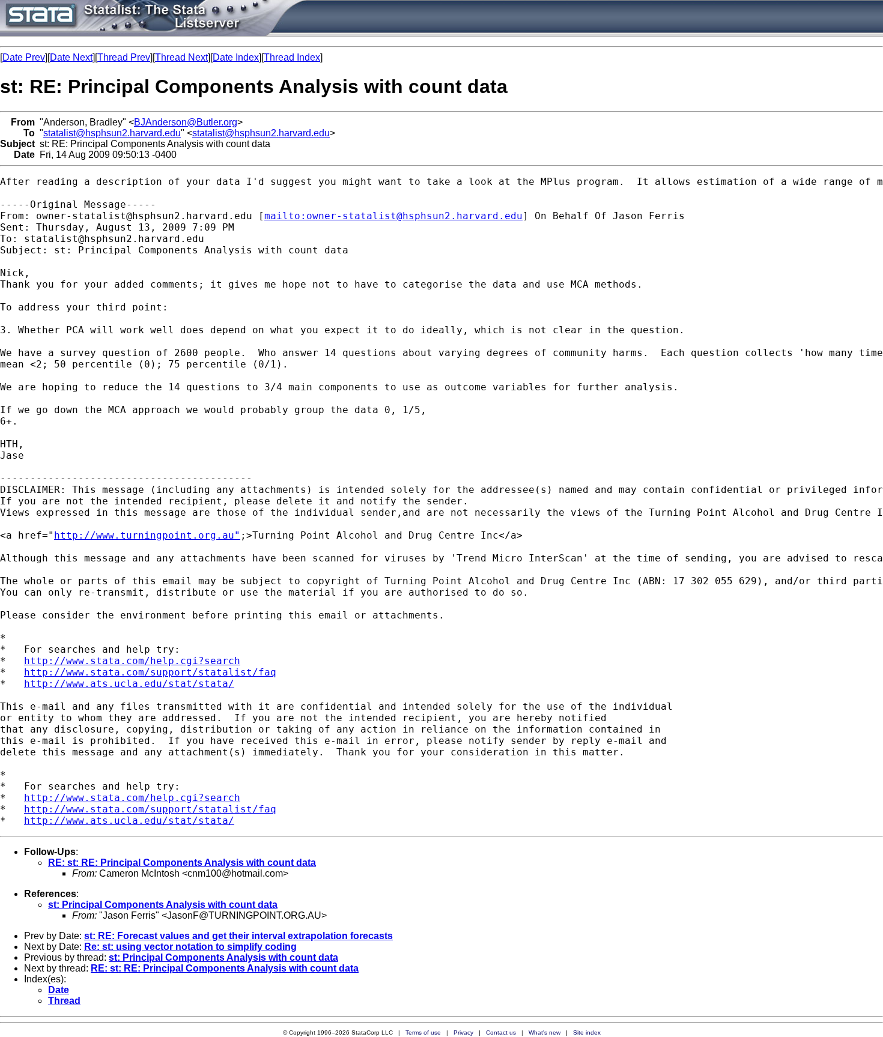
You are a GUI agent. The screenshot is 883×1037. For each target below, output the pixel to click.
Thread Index (292, 57)
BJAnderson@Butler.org (185, 122)
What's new (544, 1032)
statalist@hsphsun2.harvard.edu (112, 133)
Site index (587, 1032)
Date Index (236, 57)
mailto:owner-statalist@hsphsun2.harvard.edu (393, 216)
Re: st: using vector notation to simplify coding (190, 947)
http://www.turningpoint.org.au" (147, 535)
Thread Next (181, 57)
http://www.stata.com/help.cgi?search (132, 661)
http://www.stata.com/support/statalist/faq (150, 672)
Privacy (463, 1032)
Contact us (501, 1032)
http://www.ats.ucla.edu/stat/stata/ (129, 683)
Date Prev (23, 57)
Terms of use (423, 1032)
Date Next (71, 57)
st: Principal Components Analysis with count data (163, 904)
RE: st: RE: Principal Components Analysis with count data (182, 862)
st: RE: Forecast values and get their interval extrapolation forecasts (238, 936)
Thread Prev (123, 57)
